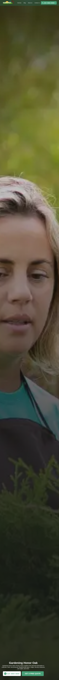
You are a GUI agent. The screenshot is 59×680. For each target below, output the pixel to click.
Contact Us (37, 2)
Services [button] (19, 2)
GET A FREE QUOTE (33, 673)
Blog (25, 2)
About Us (30, 2)
